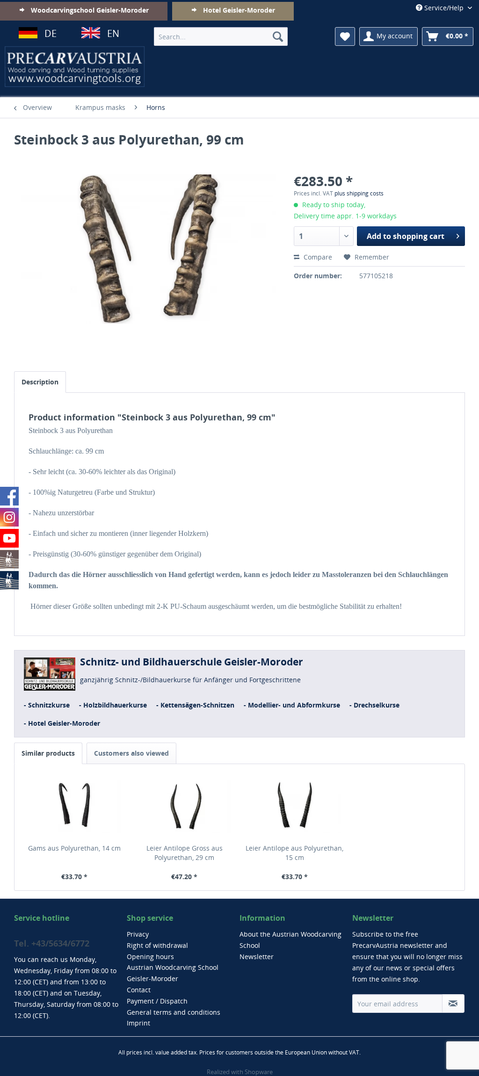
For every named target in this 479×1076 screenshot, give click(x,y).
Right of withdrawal (157, 945)
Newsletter (257, 956)
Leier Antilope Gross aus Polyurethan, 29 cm (184, 853)
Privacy (138, 934)
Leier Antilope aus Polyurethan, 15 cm (294, 853)
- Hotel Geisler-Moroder (62, 723)
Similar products (48, 753)
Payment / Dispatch (157, 1001)
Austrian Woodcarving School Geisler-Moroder (172, 973)
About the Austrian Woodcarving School (290, 940)
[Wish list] (345, 36)
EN (113, 33)
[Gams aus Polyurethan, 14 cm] (74, 806)
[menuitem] (221, 36)
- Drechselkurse (374, 704)
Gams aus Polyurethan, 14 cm (74, 848)
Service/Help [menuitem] (443, 7)
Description (40, 381)
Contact (139, 989)
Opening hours (150, 956)
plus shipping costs (359, 193)
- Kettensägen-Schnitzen (195, 704)
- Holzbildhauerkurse (113, 704)
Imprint (138, 1022)
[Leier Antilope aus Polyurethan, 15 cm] (294, 806)
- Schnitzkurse (47, 704)
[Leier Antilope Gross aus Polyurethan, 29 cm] (184, 806)
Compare (317, 257)
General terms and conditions (173, 1012)
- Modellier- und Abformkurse (292, 704)
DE (50, 33)
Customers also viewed (131, 753)
